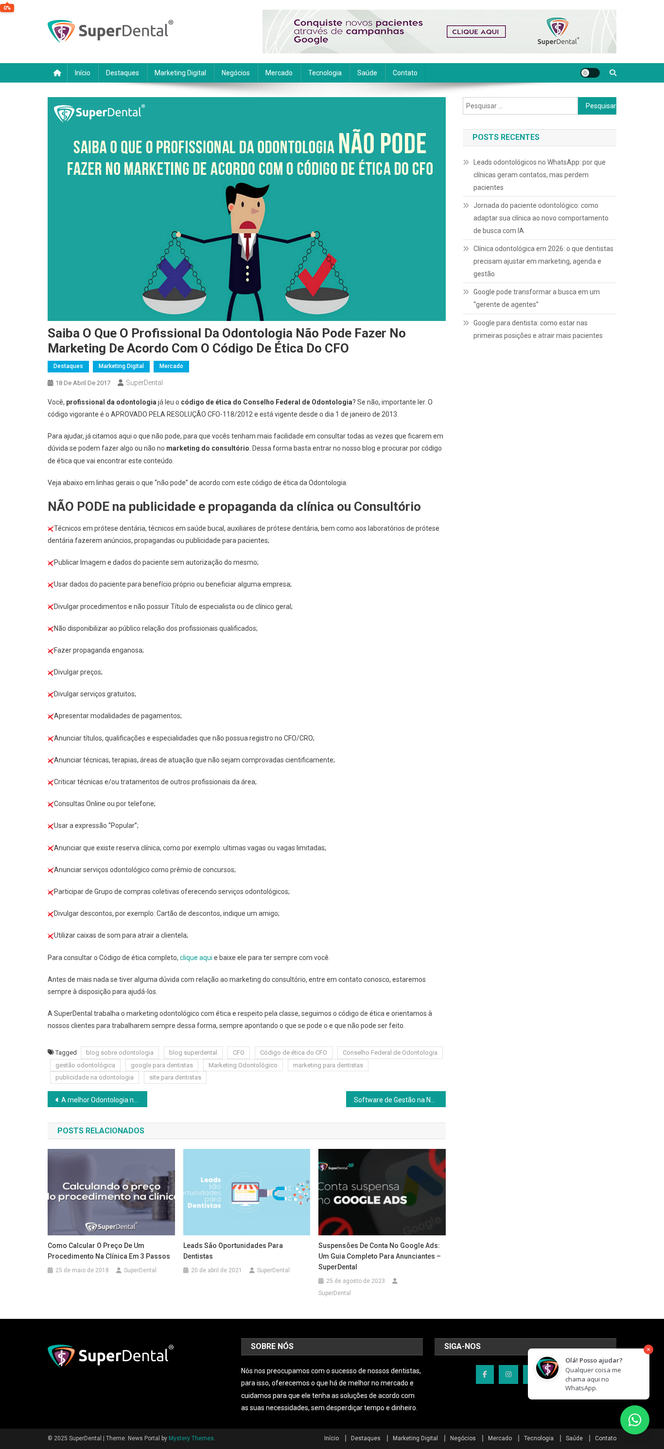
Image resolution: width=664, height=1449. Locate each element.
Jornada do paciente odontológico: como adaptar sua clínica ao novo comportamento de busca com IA (541, 218)
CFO (239, 1052)
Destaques (122, 73)
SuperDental (144, 383)
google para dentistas (162, 1065)
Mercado (279, 73)
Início (82, 73)
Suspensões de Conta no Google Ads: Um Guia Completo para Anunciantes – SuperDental (379, 1256)
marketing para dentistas (328, 1065)
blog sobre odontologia (120, 1052)
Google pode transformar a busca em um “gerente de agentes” (536, 298)
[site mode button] (590, 73)
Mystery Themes (191, 1438)
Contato (405, 73)
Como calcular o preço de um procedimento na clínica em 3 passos (109, 1251)
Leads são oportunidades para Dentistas (233, 1251)
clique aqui (196, 957)
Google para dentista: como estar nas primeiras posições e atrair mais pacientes (538, 329)
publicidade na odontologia (94, 1077)
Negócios (236, 73)
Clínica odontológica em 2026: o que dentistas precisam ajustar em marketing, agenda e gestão (543, 261)
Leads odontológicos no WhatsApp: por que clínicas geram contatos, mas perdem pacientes (539, 174)
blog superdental (193, 1052)
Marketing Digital (180, 73)
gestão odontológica (85, 1065)
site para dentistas (175, 1077)
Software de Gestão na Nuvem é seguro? (400, 1100)
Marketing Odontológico (243, 1065)
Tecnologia (325, 73)
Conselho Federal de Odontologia (390, 1052)
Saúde (367, 73)
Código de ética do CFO (293, 1052)
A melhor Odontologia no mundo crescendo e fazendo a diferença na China (104, 1100)
